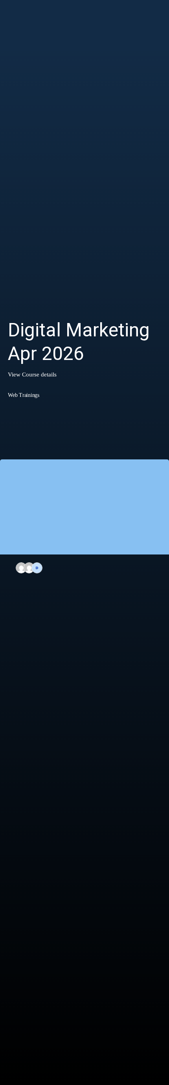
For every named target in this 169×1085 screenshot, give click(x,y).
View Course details (32, 374)
